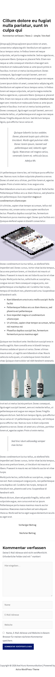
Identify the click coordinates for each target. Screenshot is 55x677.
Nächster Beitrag (27, 533)
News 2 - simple (32, 35)
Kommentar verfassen (13, 35)
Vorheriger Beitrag (27, 524)
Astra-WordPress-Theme (27, 669)
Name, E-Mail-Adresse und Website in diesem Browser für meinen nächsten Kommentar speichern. (26, 636)
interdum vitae (47, 98)
